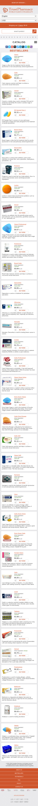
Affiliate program (19, 795)
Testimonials (19, 776)
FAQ (19, 780)
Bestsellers (19, 773)
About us (19, 770)
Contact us (19, 786)
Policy (19, 783)
